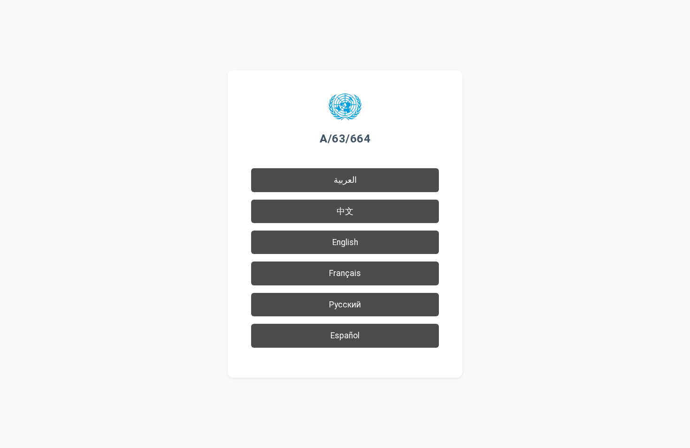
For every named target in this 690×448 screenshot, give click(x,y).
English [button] (345, 242)
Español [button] (345, 335)
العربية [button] (345, 180)
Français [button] (345, 273)
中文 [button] (345, 211)
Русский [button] (345, 304)
